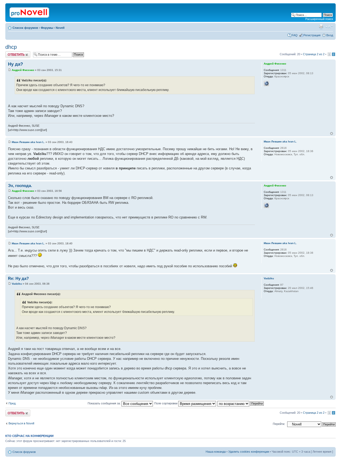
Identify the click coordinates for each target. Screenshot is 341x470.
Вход (329, 35)
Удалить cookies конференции (248, 451)
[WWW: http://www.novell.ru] (266, 83)
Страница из (313, 54)
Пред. (12, 403)
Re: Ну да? (18, 278)
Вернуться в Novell (21, 423)
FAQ (295, 35)
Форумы (47, 27)
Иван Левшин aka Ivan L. (28, 142)
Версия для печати (321, 26)
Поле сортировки (166, 403)
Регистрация (311, 35)
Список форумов (25, 27)
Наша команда (216, 451)
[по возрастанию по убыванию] (240, 403)
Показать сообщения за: (104, 403)
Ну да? (15, 64)
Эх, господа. (20, 185)
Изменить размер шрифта (329, 26)
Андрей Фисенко (23, 70)
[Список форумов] (30, 11)
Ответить (11, 52)
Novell (60, 27)
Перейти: (279, 423)
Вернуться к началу (331, 133)
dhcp (11, 47)
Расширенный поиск (319, 19)
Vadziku (17, 283)
